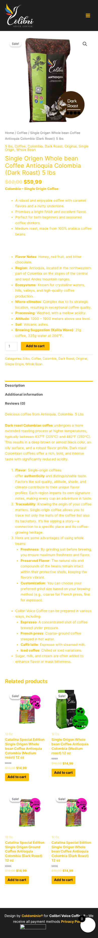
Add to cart (35, 346)
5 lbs (9, 146)
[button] (84, 43)
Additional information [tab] (24, 394)
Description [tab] (15, 385)
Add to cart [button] (17, 777)
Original (71, 146)
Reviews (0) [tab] (15, 403)
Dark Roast (54, 146)
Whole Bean (26, 150)
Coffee (22, 133)
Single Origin (14, 364)
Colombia (35, 146)
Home (9, 133)
